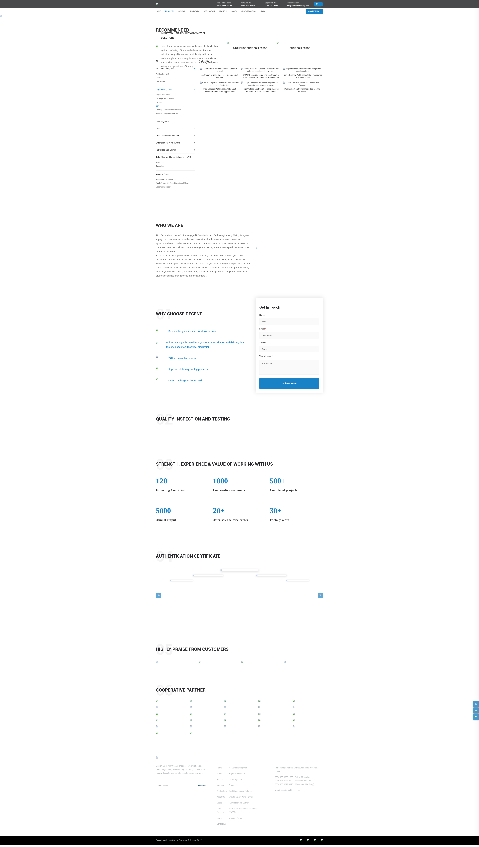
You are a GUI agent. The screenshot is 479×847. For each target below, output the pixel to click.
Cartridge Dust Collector (165, 98)
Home (158, 22)
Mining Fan (160, 162)
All (157, 61)
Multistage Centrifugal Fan (166, 179)
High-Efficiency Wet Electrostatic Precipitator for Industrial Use (302, 76)
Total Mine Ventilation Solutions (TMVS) (173, 157)
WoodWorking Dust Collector (167, 113)
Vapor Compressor (163, 187)
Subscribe (201, 785)
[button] (158, 595)
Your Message (266, 356)
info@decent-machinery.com (287, 790)
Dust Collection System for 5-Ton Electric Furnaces (302, 90)
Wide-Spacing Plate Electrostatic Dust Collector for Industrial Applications (219, 90)
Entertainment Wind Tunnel (168, 143)
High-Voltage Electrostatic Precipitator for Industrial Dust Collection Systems (261, 90)
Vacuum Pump (162, 174)
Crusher (159, 129)
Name (262, 315)
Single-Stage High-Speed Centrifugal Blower (172, 183)
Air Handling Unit (162, 74)
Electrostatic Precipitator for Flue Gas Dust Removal (219, 76)
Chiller (158, 78)
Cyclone (159, 102)
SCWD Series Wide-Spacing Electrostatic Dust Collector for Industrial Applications (261, 76)
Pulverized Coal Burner (166, 150)
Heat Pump (160, 81)
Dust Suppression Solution (167, 136)
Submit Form (289, 383)
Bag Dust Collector (163, 95)
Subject (262, 342)
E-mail (262, 329)
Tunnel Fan (160, 166)
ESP (185, 22)
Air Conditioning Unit (165, 69)
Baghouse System (172, 22)
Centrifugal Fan (163, 121)
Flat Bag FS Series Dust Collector (168, 110)
